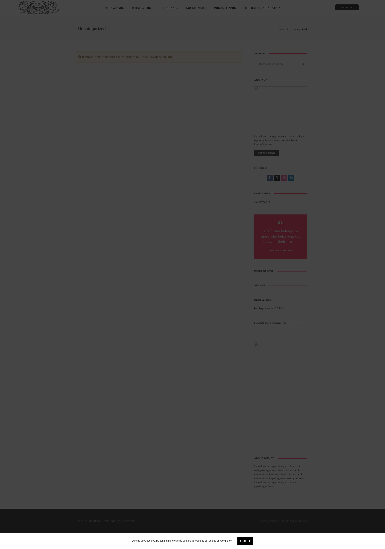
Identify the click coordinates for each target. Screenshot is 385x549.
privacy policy (224, 540)
